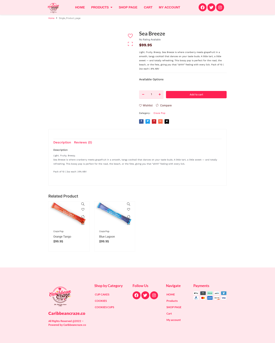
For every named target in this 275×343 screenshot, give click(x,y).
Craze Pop (159, 113)
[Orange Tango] (83, 204)
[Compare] (83, 216)
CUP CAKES (102, 294)
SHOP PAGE (128, 7)
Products (100, 7)
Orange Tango (62, 236)
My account (169, 7)
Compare (166, 105)
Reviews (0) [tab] (83, 142)
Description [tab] (62, 142)
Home (51, 18)
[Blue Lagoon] (128, 204)
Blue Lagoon (107, 236)
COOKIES (101, 300)
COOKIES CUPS (104, 307)
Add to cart (196, 94)
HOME (80, 7)
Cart (148, 7)
